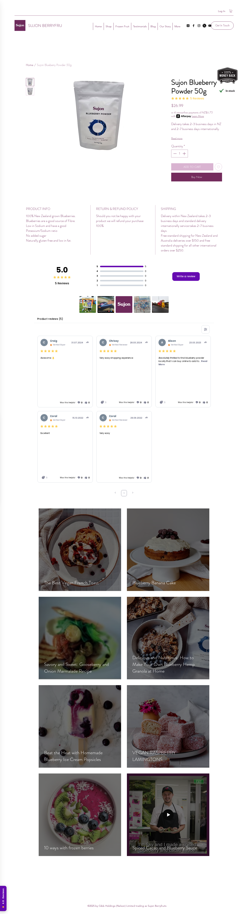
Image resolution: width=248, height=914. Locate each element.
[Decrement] (174, 153)
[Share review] (87, 342)
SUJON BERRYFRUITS (47, 25)
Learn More (198, 116)
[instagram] (199, 25)
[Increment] (184, 153)
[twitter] (204, 25)
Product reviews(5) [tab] (50, 319)
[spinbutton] (179, 153)
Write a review (186, 276)
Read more (176, 138)
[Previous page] (115, 493)
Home (29, 65)
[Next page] (133, 493)
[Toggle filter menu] (205, 329)
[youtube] (210, 25)
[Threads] (188, 25)
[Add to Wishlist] (218, 167)
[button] (231, 11)
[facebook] (193, 25)
